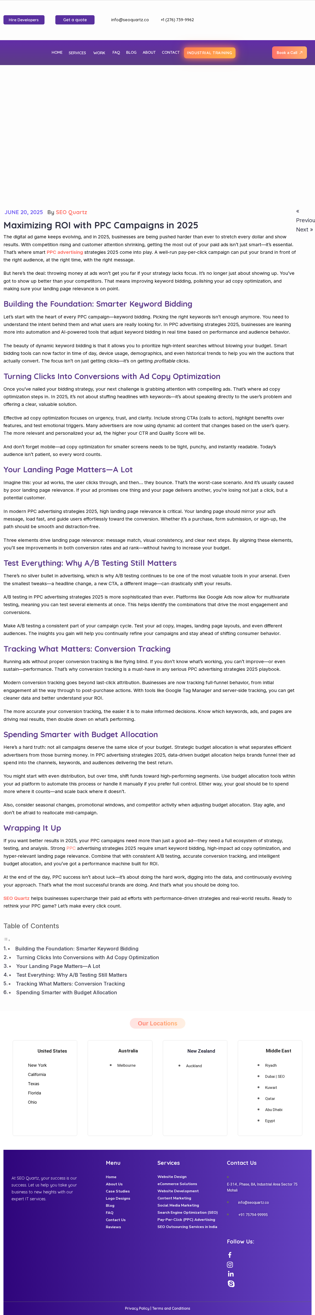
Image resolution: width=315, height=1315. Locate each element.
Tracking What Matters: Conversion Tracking (70, 984)
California (37, 1074)
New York (37, 1065)
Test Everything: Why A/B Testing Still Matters (71, 975)
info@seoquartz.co (130, 19)
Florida (34, 1092)
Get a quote (75, 19)
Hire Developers (24, 19)
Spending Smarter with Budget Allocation (66, 992)
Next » (304, 229)
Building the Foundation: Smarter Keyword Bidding (77, 949)
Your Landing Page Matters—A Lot (58, 966)
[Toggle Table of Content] (6, 939)
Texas (33, 1083)
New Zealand (201, 1051)
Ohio (32, 1102)
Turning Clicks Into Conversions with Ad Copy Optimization (87, 957)
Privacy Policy (137, 1308)
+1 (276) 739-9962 (177, 19)
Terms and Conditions (171, 1308)
